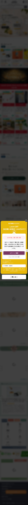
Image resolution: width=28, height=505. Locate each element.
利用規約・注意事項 (8, 265)
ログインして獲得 (14, 253)
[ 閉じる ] (14, 277)
